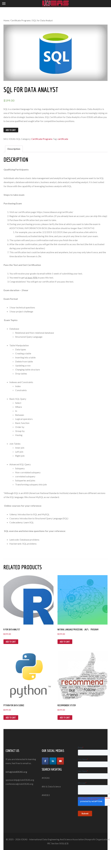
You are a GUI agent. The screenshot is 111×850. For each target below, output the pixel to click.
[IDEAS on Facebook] (45, 761)
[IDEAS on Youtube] (60, 761)
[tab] (14, 149)
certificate (63, 139)
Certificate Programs (21, 20)
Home (6, 20)
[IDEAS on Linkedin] (52, 761)
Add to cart (11, 130)
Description (14, 148)
